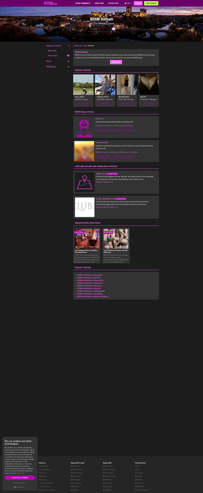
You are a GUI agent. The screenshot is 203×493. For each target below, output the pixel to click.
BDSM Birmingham (77, 469)
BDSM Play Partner (101, 152)
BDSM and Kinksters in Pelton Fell (90, 283)
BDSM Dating (51, 67)
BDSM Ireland (75, 486)
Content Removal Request (47, 490)
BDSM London (75, 466)
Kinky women (53, 56)
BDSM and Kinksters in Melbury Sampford (92, 296)
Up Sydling (129, 125)
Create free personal (124, 130)
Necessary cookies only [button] (20, 482)
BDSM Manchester (76, 473)
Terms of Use (43, 473)
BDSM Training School (142, 490)
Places (48, 61)
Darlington (134, 152)
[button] (20, 487)
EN (128, 3)
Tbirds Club (101, 174)
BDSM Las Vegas (108, 473)
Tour (40, 469)
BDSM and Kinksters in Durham (88, 278)
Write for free (83, 103)
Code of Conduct (44, 486)
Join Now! (116, 62)
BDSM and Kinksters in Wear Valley (90, 280)
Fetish (137, 469)
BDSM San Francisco (109, 476)
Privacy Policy (43, 480)
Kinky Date (99, 125)
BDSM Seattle (107, 490)
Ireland (82, 463)
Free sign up (151, 3)
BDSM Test (138, 476)
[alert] (20, 464)
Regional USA (107, 463)
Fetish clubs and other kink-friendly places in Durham (96, 166)
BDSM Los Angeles (109, 469)
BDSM (137, 466)
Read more (20, 473)
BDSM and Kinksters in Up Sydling (89, 294)
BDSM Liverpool (76, 476)
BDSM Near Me (139, 486)
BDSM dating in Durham (84, 112)
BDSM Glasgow (75, 480)
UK (125, 125)
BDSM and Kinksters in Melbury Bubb (91, 291)
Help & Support (43, 466)
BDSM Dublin (75, 490)
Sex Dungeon (139, 473)
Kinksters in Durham (53, 46)
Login (138, 3)
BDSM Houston (107, 483)
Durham (107, 182)
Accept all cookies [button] (20, 478)
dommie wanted (101, 142)
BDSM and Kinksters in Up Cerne (89, 286)
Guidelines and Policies (46, 483)
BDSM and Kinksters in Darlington (89, 275)
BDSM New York (108, 466)
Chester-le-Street (102, 207)
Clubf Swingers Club (105, 199)
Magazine (48, 469)
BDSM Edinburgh (76, 483)
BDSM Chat (138, 480)
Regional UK (74, 463)
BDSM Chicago (107, 486)
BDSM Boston (107, 480)
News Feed (52, 51)
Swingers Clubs (112, 174)
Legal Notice (42, 476)
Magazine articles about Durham (88, 223)
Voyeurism (99, 119)
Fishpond (99, 182)
